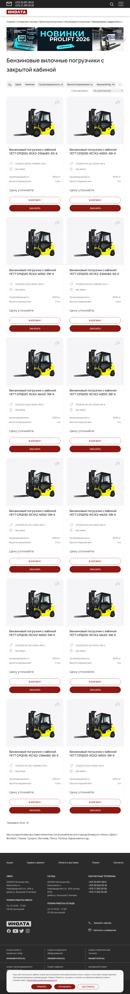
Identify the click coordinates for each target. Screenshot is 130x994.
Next (124, 39)
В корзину (35, 200)
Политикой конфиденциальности (42, 980)
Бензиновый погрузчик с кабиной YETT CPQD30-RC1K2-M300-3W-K (93, 151)
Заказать (34, 208)
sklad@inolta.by (56, 958)
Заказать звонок (102, 922)
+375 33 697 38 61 (24, 2)
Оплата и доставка (68, 862)
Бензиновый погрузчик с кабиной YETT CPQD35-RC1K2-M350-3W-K (32, 633)
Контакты (119, 862)
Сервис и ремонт (36, 862)
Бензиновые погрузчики (77, 21)
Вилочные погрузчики (51, 21)
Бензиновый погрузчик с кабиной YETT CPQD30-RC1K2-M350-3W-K (32, 513)
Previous (5, 39)
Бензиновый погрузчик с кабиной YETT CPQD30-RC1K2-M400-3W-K (93, 513)
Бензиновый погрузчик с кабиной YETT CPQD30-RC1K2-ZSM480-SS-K (94, 272)
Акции (9, 862)
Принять (41, 986)
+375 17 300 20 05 (24, 5)
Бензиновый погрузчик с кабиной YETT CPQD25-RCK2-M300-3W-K (93, 753)
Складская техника (27, 21)
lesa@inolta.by (96, 958)
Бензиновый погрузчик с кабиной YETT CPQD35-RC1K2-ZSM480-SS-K (34, 753)
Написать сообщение (104, 930)
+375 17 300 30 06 (97, 891)
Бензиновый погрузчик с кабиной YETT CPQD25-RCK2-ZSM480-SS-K (33, 151)
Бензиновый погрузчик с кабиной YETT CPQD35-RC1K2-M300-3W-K (93, 392)
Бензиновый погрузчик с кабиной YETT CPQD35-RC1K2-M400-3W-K (93, 633)
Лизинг (96, 862)
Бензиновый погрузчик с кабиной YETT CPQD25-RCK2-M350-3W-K (32, 272)
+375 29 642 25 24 (97, 885)
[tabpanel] (65, 39)
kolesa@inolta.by (15, 958)
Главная (10, 21)
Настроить (88, 986)
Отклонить (64, 986)
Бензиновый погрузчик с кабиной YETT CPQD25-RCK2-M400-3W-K (32, 392)
